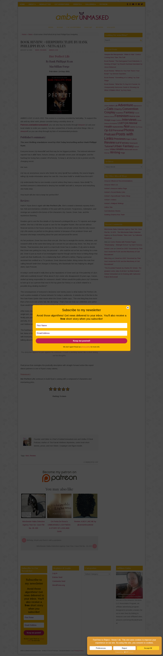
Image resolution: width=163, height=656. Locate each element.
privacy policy (85, 347)
